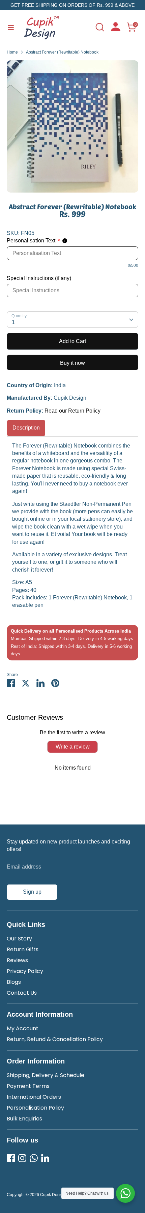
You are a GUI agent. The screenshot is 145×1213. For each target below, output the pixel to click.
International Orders (34, 1097)
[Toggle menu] (11, 27)
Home (12, 52)
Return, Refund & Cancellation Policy (55, 1039)
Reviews (17, 960)
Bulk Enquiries (24, 1118)
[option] (72, 126)
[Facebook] (11, 1158)
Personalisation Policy (35, 1108)
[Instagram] (22, 1158)
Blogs (14, 982)
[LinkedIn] (45, 1158)
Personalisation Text (33, 240)
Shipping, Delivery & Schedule (45, 1075)
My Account (22, 1028)
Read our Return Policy (72, 411)
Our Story (19, 938)
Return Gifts (22, 949)
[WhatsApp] (34, 1158)
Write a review (73, 747)
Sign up (32, 892)
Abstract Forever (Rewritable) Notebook (62, 52)
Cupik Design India (57, 1194)
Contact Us (22, 993)
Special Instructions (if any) (39, 278)
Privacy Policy (25, 971)
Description (26, 428)
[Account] (116, 29)
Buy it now (72, 363)
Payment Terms (28, 1086)
